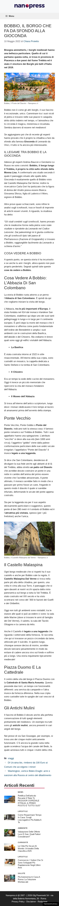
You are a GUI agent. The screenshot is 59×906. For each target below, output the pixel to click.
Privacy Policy (18, 901)
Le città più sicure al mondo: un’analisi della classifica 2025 (28, 848)
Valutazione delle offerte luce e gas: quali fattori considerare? (29, 834)
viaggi (11, 758)
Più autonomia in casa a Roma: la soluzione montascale (29, 879)
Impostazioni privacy (50, 904)
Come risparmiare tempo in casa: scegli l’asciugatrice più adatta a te (29, 818)
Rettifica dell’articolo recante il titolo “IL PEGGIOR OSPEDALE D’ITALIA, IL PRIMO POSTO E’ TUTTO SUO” (29, 800)
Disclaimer (31, 901)
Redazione (42, 901)
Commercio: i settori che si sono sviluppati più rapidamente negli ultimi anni (30, 864)
